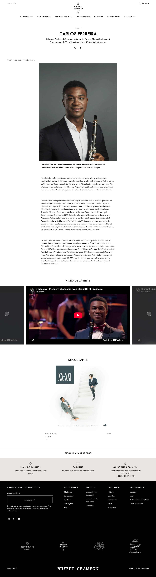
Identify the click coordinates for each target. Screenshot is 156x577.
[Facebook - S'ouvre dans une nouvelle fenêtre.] (80, 48)
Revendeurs (113, 17)
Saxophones (44, 17)
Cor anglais (68, 503)
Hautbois (67, 500)
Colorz (145, 569)
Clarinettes (26, 17)
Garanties (89, 505)
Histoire (111, 492)
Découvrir (130, 17)
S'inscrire (29, 500)
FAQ (131, 496)
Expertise (111, 496)
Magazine (112, 507)
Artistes (110, 503)
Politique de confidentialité (139, 500)
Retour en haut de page (78, 453)
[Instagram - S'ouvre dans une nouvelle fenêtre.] (75, 48)
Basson (66, 507)
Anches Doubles (64, 17)
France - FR (10, 3)
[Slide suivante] (149, 314)
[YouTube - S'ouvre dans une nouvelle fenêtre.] (19, 519)
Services (98, 17)
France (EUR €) (12, 569)
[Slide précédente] (7, 314)
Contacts (133, 492)
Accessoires (83, 17)
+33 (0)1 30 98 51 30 (125, 476)
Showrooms (112, 500)
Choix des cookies (136, 503)
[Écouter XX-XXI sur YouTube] (46, 439)
